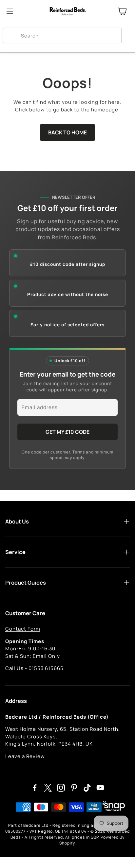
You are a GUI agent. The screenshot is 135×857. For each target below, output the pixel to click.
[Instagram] (61, 788)
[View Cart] (122, 11)
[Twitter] (48, 788)
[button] (62, 35)
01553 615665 (46, 668)
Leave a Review (25, 756)
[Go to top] (120, 843)
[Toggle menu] (10, 11)
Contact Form (22, 628)
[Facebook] (35, 788)
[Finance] (112, 807)
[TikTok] (87, 788)
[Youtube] (100, 788)
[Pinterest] (74, 788)
